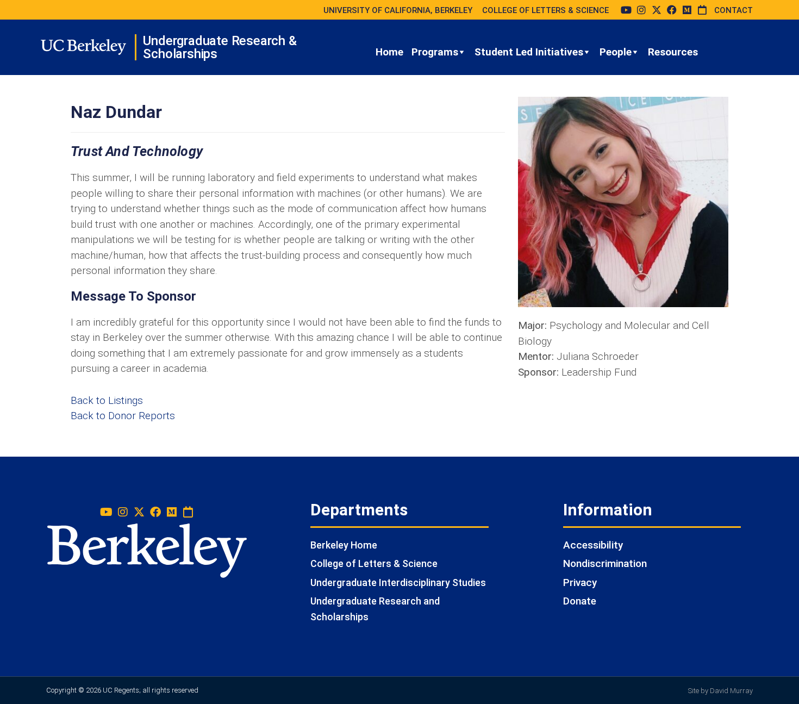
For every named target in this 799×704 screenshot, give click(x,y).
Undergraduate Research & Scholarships (219, 47)
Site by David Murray (720, 691)
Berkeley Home (343, 545)
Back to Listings (107, 400)
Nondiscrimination (605, 563)
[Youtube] (626, 9)
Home (389, 52)
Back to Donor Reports (123, 415)
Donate (579, 601)
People (616, 52)
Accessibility (593, 545)
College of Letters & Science (374, 563)
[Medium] (687, 9)
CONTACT (733, 10)
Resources (673, 52)
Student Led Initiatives (529, 52)
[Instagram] (641, 9)
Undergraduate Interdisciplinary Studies (398, 582)
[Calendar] (702, 9)
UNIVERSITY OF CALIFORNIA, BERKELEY (397, 10)
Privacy (580, 582)
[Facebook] (671, 9)
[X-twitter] (656, 9)
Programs (434, 52)
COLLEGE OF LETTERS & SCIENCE (545, 10)
